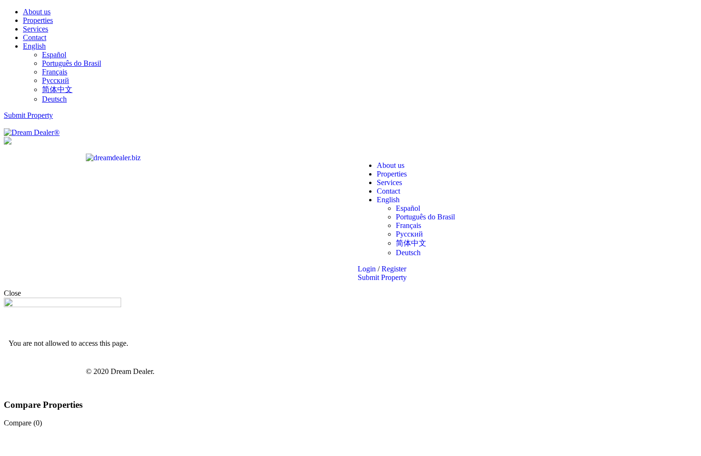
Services (35, 29)
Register (393, 269)
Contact (34, 37)
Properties (38, 20)
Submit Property (28, 115)
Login (368, 269)
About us (37, 12)
